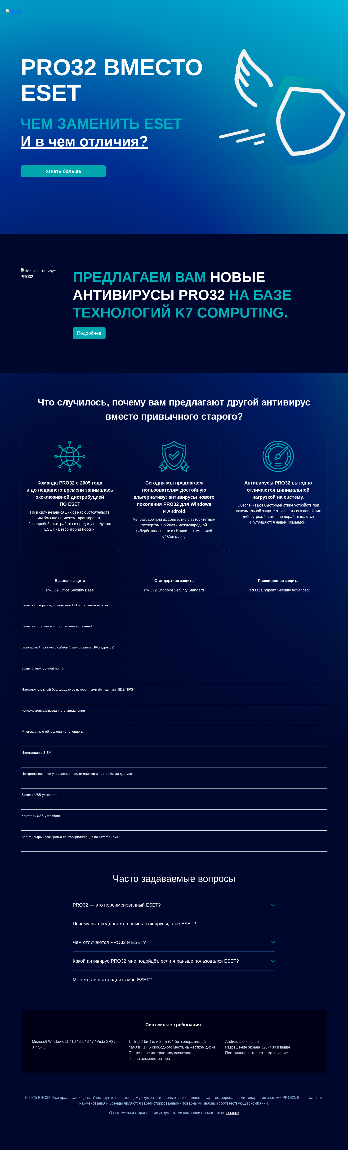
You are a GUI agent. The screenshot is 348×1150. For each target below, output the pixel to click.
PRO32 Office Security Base (70, 590)
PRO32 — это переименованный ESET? (117, 905)
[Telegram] (191, 1123)
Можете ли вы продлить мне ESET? (112, 979)
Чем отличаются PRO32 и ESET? (109, 942)
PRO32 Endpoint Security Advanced (278, 590)
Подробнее (89, 333)
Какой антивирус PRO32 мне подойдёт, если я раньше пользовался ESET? (156, 961)
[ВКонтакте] (168, 1123)
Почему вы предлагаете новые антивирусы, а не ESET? (134, 923)
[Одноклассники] (180, 1123)
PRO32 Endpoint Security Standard (174, 590)
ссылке (232, 1113)
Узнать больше (63, 171)
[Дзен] (157, 1123)
